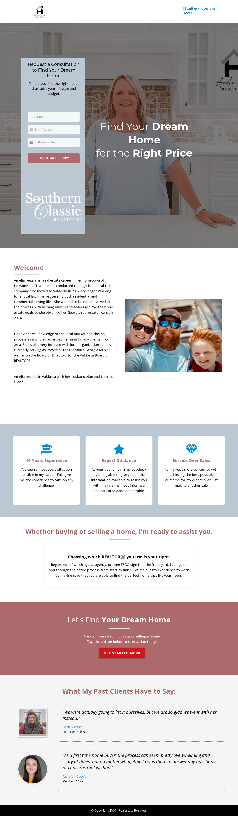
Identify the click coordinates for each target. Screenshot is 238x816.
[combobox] (32, 142)
